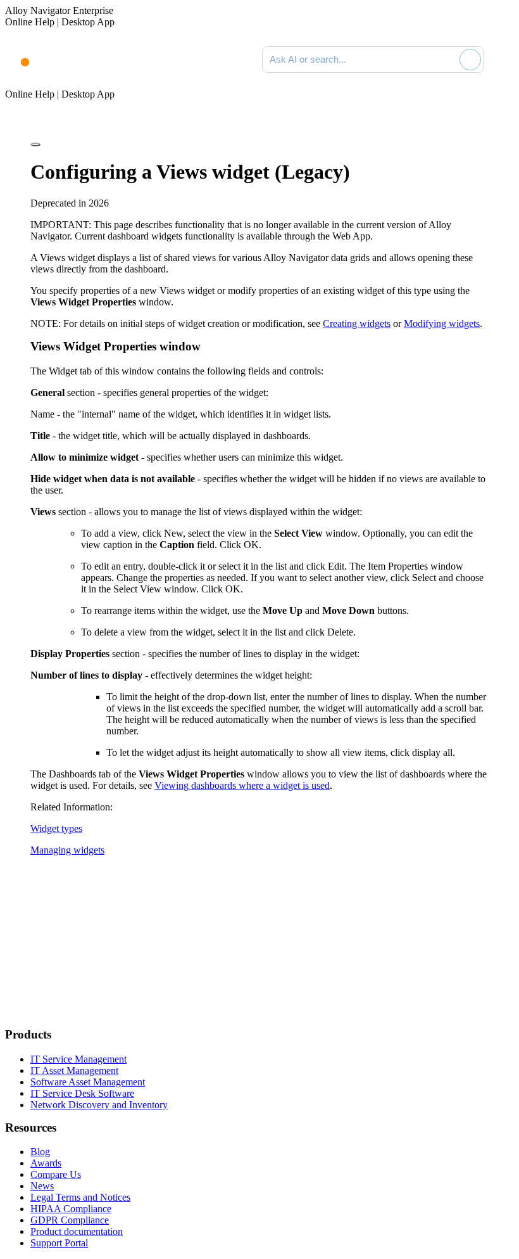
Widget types (56, 828)
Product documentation (76, 1231)
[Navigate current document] (505, 59)
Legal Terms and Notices (80, 1197)
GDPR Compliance (69, 1220)
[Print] (35, 144)
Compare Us (55, 1174)
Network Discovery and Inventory (99, 1104)
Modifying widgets (442, 323)
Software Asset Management (87, 1082)
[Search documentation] (447, 59)
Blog (40, 1151)
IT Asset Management (74, 1070)
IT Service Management (78, 1059)
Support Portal (59, 1242)
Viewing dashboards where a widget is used (242, 785)
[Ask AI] (470, 59)
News (42, 1185)
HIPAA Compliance (70, 1208)
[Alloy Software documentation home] (17, 55)
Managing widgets (67, 850)
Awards (45, 1163)
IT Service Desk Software (82, 1093)
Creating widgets (357, 323)
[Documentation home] (57, 59)
